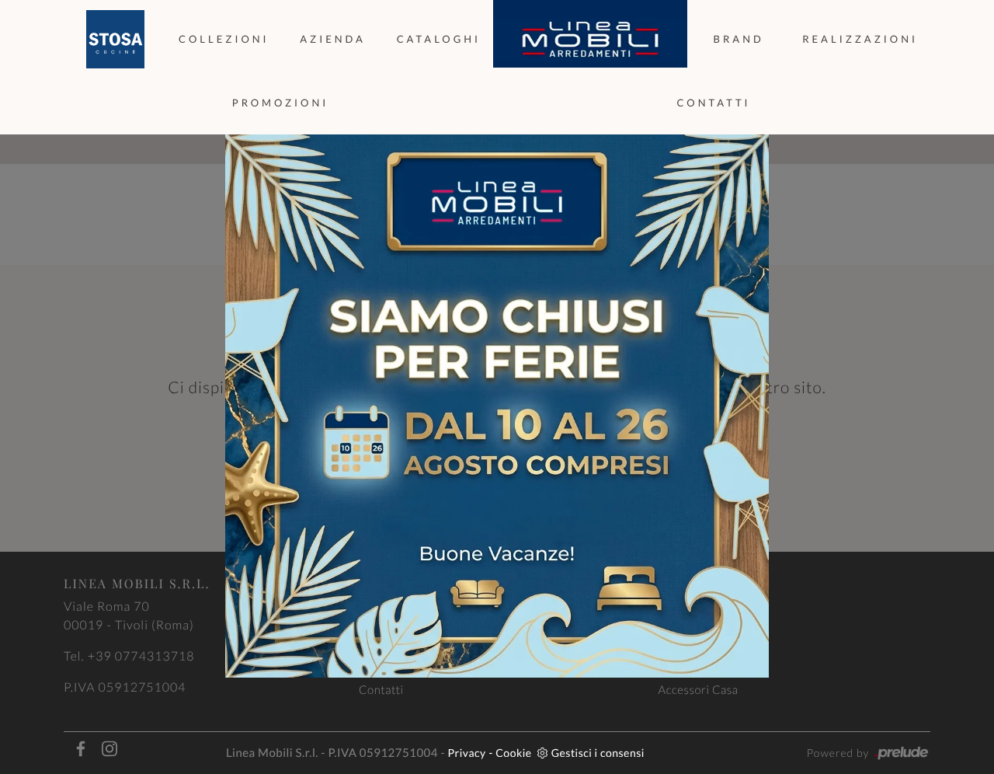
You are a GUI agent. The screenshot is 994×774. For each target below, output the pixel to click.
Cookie (513, 752)
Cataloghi (439, 39)
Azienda (333, 39)
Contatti (713, 102)
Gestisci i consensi (598, 752)
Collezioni (224, 39)
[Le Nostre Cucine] (115, 39)
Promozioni (280, 102)
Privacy (467, 752)
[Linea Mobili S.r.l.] (590, 39)
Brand (739, 39)
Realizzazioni (860, 39)
